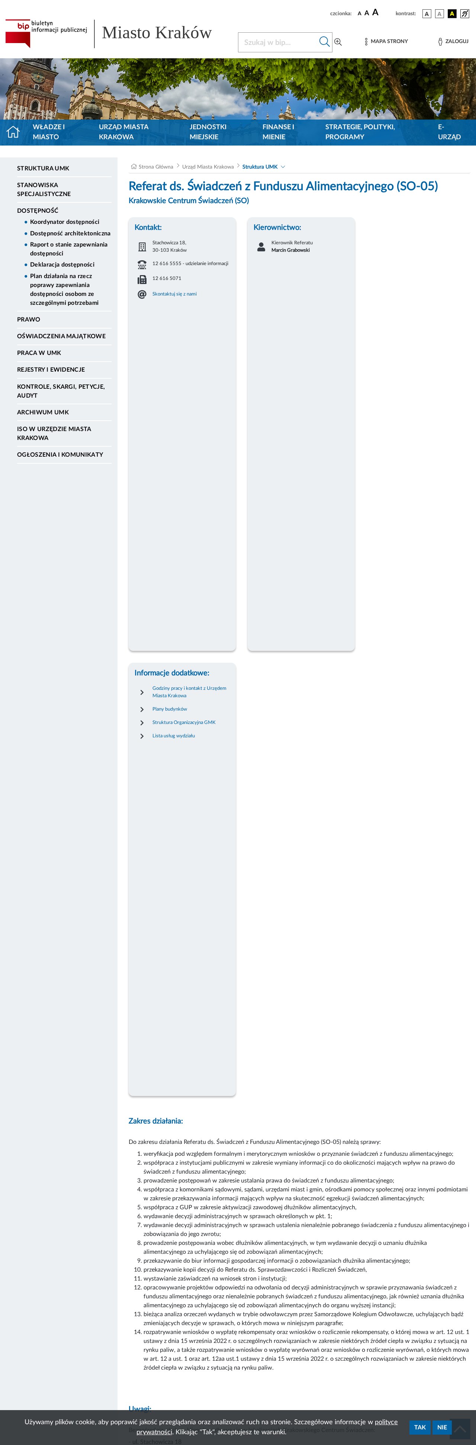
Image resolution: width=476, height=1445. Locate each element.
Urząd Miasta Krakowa (123, 132)
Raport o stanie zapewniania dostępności (69, 249)
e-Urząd (449, 132)
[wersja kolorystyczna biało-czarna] (439, 13)
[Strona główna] (16, 133)
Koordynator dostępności (64, 222)
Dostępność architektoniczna (70, 234)
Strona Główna (156, 167)
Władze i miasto (49, 132)
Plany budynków (169, 709)
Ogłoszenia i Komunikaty (60, 455)
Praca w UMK (39, 353)
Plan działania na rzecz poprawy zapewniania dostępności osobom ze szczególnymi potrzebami (64, 289)
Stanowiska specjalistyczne (44, 189)
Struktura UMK (43, 169)
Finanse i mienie (278, 132)
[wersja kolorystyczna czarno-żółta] (452, 13)
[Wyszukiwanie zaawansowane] (338, 42)
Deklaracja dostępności (62, 265)
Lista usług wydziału (173, 735)
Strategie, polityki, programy (360, 132)
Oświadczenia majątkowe (61, 336)
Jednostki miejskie (208, 132)
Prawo (29, 320)
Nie (442, 1428)
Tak (420, 1428)
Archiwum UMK (43, 412)
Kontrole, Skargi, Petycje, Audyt (61, 391)
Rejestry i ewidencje (51, 370)
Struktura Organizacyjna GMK (184, 722)
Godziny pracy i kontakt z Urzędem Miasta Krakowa (189, 692)
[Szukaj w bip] (324, 42)
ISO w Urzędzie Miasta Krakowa (54, 433)
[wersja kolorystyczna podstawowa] (426, 13)
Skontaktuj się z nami (174, 294)
